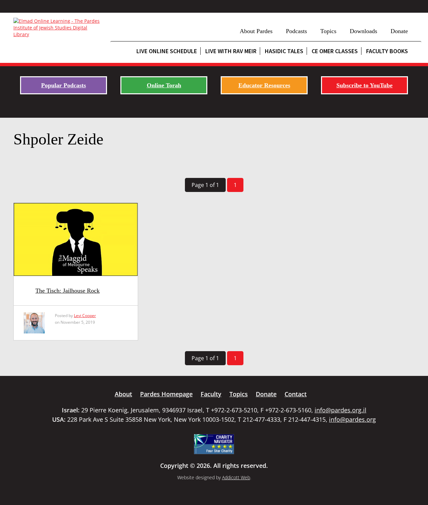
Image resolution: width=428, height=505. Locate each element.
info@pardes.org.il (340, 410)
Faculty (211, 394)
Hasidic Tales (284, 51)
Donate (399, 31)
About (123, 394)
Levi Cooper (85, 315)
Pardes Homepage (166, 394)
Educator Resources (264, 85)
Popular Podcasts (63, 85)
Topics (328, 31)
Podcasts (296, 31)
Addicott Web (236, 477)
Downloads (363, 31)
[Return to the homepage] (58, 28)
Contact (296, 394)
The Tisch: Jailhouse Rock (67, 290)
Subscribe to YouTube (364, 85)
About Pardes (256, 31)
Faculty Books (387, 51)
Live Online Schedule (166, 51)
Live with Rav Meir (230, 51)
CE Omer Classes (335, 51)
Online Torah (164, 85)
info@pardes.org (352, 419)
